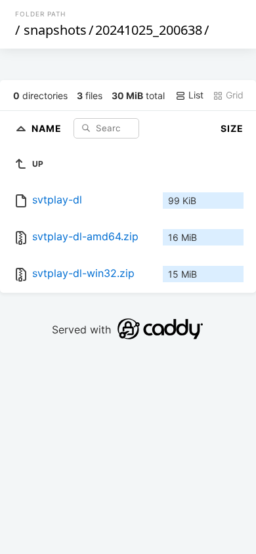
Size (232, 128)
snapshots (55, 30)
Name (48, 127)
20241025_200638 (148, 30)
